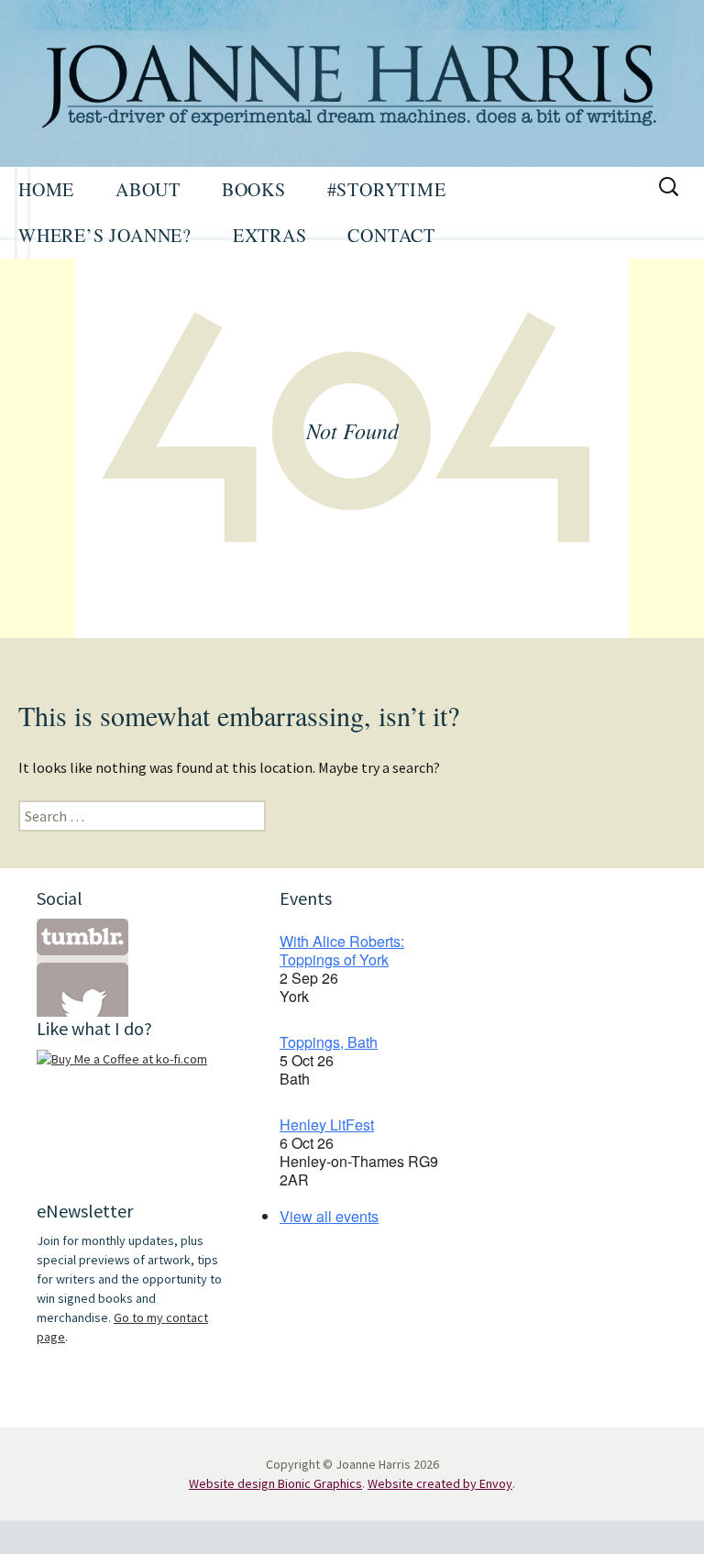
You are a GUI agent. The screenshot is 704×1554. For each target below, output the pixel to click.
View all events (329, 1216)
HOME (46, 189)
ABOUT (148, 189)
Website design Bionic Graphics (275, 1483)
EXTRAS (270, 235)
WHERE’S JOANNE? (105, 235)
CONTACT (391, 235)
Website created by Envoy (440, 1483)
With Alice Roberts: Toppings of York (342, 950)
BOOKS (254, 189)
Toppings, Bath (329, 1042)
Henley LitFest (327, 1124)
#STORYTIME (386, 189)
